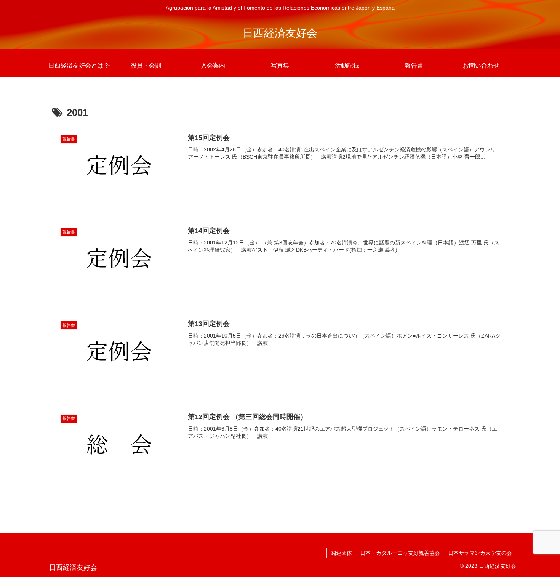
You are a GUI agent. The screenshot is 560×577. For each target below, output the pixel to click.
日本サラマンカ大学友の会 (480, 553)
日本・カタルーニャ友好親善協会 (400, 553)
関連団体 (341, 553)
